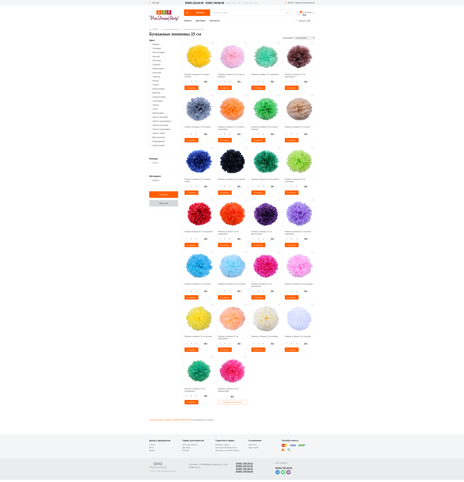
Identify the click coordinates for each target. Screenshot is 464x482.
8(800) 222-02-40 (194, 3)
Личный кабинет (190, 445)
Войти (291, 3)
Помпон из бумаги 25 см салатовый (295, 180)
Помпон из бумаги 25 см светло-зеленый (264, 127)
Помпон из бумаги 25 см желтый (198, 336)
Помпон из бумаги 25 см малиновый (261, 284)
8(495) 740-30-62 (244, 463)
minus (186, 81)
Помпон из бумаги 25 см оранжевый (228, 232)
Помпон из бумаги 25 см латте (297, 126)
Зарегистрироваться (305, 3)
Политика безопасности (226, 447)
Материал (155, 176)
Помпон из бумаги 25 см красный (198, 231)
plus (196, 81)
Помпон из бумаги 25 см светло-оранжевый (231, 127)
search (288, 13)
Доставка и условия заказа (227, 450)
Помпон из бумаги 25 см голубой (232, 283)
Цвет (152, 40)
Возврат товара (222, 445)
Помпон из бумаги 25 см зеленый (265, 179)
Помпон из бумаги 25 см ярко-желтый (197, 75)
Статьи (152, 445)
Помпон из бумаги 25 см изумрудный (195, 389)
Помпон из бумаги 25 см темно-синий (198, 180)
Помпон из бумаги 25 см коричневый (295, 75)
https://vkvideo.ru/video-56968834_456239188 (170, 419)
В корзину (191, 88)
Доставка (200, 21)
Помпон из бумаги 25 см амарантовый (228, 389)
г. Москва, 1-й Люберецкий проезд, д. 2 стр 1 (208, 464)
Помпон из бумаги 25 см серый (197, 126)
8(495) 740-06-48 (215, 3)
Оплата (188, 21)
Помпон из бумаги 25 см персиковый (228, 337)
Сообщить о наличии (232, 402)
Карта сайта (254, 447)
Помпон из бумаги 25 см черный (231, 179)
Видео (152, 450)
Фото (151, 447)
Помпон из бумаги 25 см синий (197, 283)
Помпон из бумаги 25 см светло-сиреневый (298, 232)
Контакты (215, 21)
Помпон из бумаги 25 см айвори (264, 336)
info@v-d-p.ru (194, 467)
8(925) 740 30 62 (283, 468)
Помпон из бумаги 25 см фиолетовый (261, 232)
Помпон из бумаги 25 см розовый (299, 283)
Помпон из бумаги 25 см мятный (265, 74)
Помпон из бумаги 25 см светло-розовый (231, 75)
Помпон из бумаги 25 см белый (298, 336)
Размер (153, 159)
